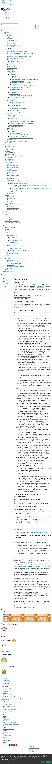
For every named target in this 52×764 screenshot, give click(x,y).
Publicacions (6, 621)
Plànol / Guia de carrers (9, 703)
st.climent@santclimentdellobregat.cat (36, 532)
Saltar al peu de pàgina (8, 4)
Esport (4, 734)
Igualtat (5, 737)
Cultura (5, 730)
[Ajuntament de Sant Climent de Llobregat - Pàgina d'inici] (9, 26)
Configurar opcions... (5, 762)
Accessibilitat (6, 283)
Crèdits (5, 286)
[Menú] (1, 30)
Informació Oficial (7, 682)
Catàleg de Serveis (7, 688)
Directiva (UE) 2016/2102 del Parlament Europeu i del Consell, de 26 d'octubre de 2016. (32, 291)
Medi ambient (6, 740)
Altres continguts (8, 275)
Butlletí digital (6, 721)
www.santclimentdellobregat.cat (22, 297)
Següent (7, 651)
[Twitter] (2, 8)
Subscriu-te (4, 663)
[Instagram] (9, 8)
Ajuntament (4, 678)
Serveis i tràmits (5, 686)
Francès (7, 18)
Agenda (5, 614)
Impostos (5, 693)
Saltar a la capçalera (7, 1)
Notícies (5, 619)
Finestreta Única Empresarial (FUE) (12, 698)
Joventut (5, 739)
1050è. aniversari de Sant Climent (11, 709)
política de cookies (14, 759)
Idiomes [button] (5, 10)
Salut (4, 742)
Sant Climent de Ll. (5, 699)
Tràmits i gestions (7, 690)
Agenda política (7, 616)
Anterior (3, 651)
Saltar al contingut (7, 2)
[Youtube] (7, 8)
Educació (5, 732)
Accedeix (3, 633)
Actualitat (3, 712)
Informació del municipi (9, 706)
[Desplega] (14, 275)
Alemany (7, 17)
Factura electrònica (8, 695)
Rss (4, 725)
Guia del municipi (7, 704)
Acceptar (48, 762)
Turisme (5, 708)
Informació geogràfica (8, 711)
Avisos (4, 618)
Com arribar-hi (6, 701)
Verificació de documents (9, 696)
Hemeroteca (6, 719)
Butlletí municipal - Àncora (9, 722)
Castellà (7, 14)
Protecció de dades (34, 748)
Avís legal (5, 278)
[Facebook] (4, 8)
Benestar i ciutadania (8, 729)
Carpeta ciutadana (7, 691)
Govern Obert (6, 683)
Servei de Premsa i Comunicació (11, 724)
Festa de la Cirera (7, 735)
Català (6, 12)
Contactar (3, 7)
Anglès (7, 15)
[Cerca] (36, 28)
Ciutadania (3, 727)
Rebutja (43, 762)
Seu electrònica (7, 685)
